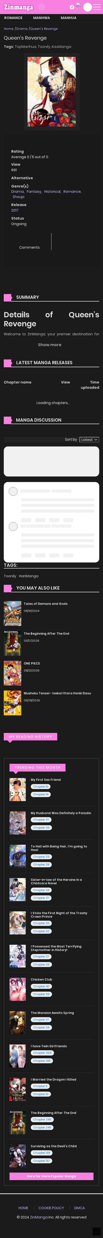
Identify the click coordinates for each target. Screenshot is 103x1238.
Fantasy (34, 191)
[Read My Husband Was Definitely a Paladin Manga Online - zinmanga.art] (18, 822)
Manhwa (41, 17)
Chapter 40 (41, 986)
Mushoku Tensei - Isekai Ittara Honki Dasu (57, 693)
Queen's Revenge (44, 29)
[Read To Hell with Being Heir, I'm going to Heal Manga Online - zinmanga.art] (18, 856)
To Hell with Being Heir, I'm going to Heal (59, 848)
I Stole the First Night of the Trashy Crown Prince (59, 915)
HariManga (28, 576)
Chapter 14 (40, 794)
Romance (13, 17)
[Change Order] (82, 363)
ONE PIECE (32, 663)
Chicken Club (41, 979)
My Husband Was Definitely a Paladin (61, 813)
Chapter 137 (41, 1161)
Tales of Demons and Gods (46, 604)
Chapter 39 (41, 994)
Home (9, 29)
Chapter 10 (40, 1094)
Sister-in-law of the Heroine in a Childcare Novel (56, 881)
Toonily (10, 576)
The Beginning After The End (46, 633)
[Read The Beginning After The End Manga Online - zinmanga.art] (18, 1122)
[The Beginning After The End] (12, 642)
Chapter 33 (41, 923)
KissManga (61, 46)
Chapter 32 (41, 931)
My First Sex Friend (46, 780)
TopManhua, (26, 46)
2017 (14, 210)
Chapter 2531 (42, 1053)
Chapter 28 (41, 865)
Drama (22, 29)
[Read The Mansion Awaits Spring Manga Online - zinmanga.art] (18, 1022)
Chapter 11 (40, 1086)
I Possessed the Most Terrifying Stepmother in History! (56, 948)
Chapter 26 (41, 828)
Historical (52, 191)
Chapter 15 (40, 787)
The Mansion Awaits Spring (52, 1013)
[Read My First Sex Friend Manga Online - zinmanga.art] (18, 789)
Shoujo (18, 196)
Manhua (68, 17)
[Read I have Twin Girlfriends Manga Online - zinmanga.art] (18, 1055)
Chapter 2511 (41, 1061)
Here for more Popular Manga (51, 1176)
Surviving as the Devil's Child (54, 1146)
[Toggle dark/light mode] (41, 7)
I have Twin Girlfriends (49, 1046)
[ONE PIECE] (12, 672)
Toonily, (45, 46)
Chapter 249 (42, 1119)
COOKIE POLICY (51, 1207)
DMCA (79, 1207)
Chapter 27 (41, 820)
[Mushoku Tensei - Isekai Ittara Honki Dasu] (12, 702)
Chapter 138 (41, 1153)
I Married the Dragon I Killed (53, 1079)
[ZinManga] (19, 6)
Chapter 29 (41, 857)
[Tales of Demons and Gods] (12, 613)
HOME (23, 1207)
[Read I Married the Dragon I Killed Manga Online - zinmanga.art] (18, 1089)
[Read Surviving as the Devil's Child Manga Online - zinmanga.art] (18, 1155)
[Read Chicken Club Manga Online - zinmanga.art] (18, 989)
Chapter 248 (42, 1127)
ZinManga (39, 1217)
